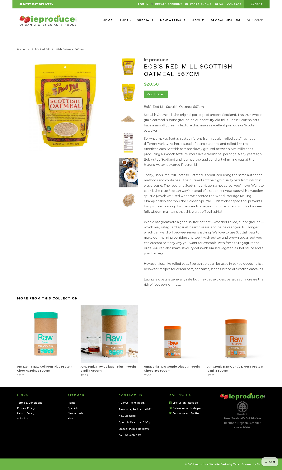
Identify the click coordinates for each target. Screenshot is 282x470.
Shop (124, 20)
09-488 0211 (133, 435)
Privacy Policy (26, 408)
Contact (234, 4)
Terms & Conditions (29, 402)
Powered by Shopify (253, 464)
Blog (219, 4)
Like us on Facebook (185, 402)
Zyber (236, 464)
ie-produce (201, 464)
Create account (168, 4)
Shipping (22, 418)
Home (107, 20)
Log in (143, 4)
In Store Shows (198, 4)
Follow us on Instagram (187, 408)
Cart (259, 4)
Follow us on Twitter (186, 413)
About (198, 20)
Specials (145, 20)
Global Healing (225, 20)
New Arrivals (173, 20)
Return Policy (25, 413)
